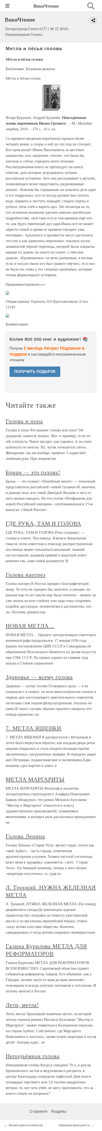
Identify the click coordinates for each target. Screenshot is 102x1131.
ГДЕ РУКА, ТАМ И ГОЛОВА (43, 523)
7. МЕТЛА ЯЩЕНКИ (33, 728)
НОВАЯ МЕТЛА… (30, 625)
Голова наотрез (25, 574)
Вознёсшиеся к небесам (26, 1125)
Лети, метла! (22, 1005)
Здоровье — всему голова (39, 677)
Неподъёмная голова (33, 1056)
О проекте (38, 1111)
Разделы (58, 1111)
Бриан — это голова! (33, 472)
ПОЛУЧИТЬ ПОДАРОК (35, 372)
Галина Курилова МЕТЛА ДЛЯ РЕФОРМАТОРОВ (46, 949)
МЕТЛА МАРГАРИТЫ (35, 779)
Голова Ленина (25, 836)
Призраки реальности (74, 1125)
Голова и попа (24, 421)
